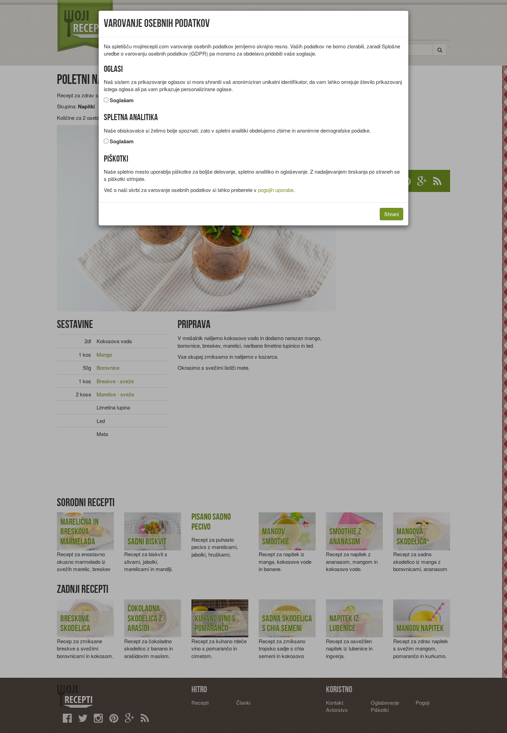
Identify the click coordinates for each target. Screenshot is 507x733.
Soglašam (121, 100)
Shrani (391, 214)
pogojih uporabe (276, 189)
